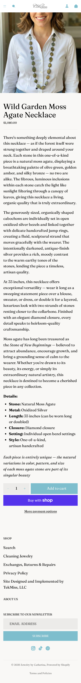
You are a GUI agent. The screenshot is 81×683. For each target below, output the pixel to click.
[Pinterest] (47, 648)
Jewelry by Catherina (33, 664)
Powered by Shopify (58, 664)
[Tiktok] (40, 648)
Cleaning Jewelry (18, 556)
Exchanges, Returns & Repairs (29, 564)
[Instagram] (33, 648)
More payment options (40, 511)
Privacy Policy (15, 572)
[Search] (13, 6)
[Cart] (76, 6)
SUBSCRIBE (40, 636)
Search (9, 547)
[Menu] (5, 6)
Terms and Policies (40, 673)
